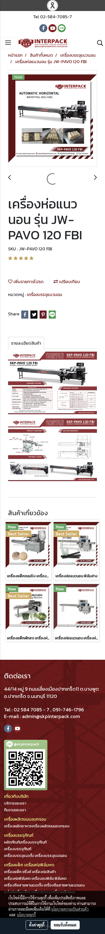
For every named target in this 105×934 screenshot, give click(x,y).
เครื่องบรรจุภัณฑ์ (17, 849)
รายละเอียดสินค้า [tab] (26, 343)
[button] (98, 43)
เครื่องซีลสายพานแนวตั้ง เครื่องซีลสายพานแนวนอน (44, 885)
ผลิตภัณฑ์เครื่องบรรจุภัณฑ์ (25, 842)
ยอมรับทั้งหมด (65, 924)
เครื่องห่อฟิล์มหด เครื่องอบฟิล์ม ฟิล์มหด (35, 878)
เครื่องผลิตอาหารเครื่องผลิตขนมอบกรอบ (36, 826)
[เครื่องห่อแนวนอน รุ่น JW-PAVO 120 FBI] (52, 118)
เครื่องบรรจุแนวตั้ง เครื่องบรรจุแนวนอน (35, 856)
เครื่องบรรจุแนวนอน (44, 294)
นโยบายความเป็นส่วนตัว (70, 909)
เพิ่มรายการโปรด (28, 281)
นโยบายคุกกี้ (26, 914)
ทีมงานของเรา (15, 810)
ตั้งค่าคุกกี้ (36, 924)
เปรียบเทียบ (69, 281)
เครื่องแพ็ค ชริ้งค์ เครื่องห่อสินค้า (30, 872)
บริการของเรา (15, 803)
